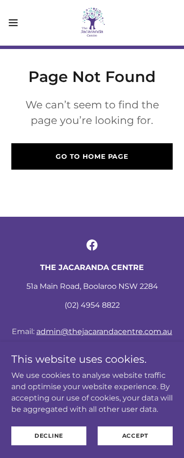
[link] (92, 22)
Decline (48, 435)
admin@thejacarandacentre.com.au (104, 331)
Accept (135, 435)
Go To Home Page (92, 156)
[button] (17, 22)
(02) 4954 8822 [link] (92, 305)
